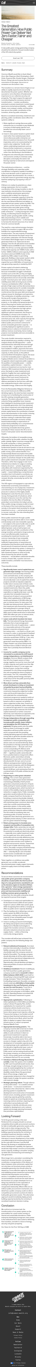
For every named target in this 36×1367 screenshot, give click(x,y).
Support (18, 1329)
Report (8, 21)
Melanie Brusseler (6, 43)
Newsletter (18, 1344)
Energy (3, 21)
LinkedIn (14, 63)
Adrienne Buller (6, 44)
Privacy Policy (18, 1335)
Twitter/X (8, 63)
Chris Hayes (16, 43)
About (18, 1326)
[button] (34, 3)
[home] (3, 2)
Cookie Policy (18, 1337)
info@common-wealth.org (18, 1313)
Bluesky (19, 63)
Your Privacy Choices (19, 1363)
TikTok (18, 1360)
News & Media (18, 1332)
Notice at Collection (18, 1365)
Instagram (18, 1351)
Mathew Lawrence (16, 44)
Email (23, 63)
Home (18, 1320)
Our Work (18, 1323)
